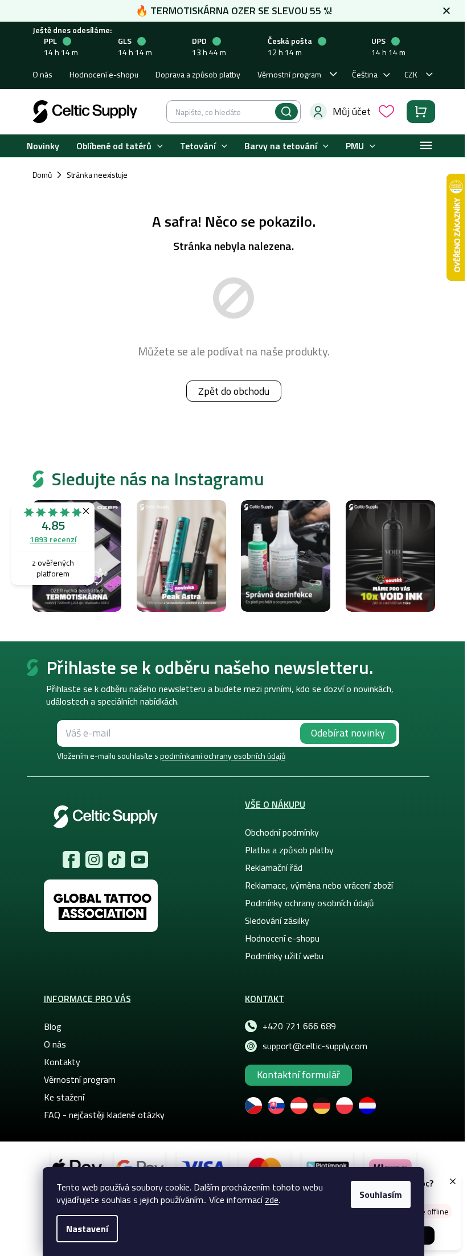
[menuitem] (43, 146)
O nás (42, 74)
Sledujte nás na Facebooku (71, 859)
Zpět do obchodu (233, 391)
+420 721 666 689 (299, 1026)
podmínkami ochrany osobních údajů (222, 756)
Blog (53, 1026)
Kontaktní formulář (298, 1074)
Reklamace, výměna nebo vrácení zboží (319, 885)
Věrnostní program (289, 74)
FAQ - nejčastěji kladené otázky (104, 1114)
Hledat (286, 111)
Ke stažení (64, 1097)
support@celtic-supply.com (315, 1046)
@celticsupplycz (116, 859)
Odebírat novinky (348, 732)
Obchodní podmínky (282, 832)
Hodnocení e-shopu (103, 74)
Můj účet (352, 111)
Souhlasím (380, 1194)
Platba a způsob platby (289, 850)
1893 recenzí (53, 539)
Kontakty (62, 1061)
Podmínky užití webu (284, 956)
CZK (410, 74)
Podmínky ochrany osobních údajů (309, 903)
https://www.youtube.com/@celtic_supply (139, 859)
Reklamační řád (273, 867)
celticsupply (94, 859)
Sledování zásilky (277, 920)
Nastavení (87, 1228)
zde (271, 1199)
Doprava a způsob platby (197, 74)
